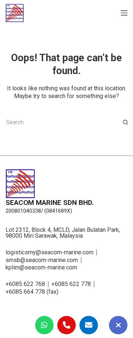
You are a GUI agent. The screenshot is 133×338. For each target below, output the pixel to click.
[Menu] (124, 13)
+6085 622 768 (25, 284)
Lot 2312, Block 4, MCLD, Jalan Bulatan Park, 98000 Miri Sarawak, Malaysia (63, 233)
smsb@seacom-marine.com (42, 260)
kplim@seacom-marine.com (41, 268)
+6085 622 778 (71, 284)
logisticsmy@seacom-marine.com (49, 252)
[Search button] (125, 122)
